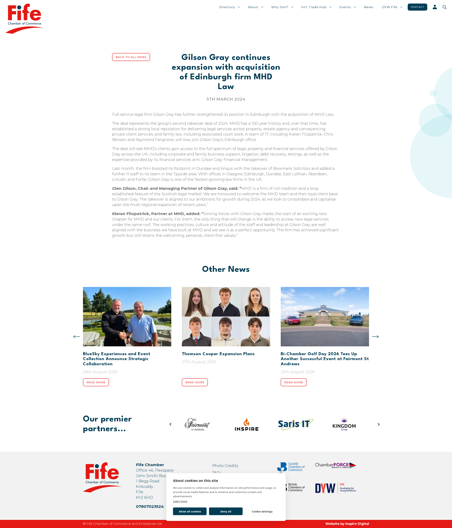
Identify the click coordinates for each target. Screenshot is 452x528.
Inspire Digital (357, 524)
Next (375, 336)
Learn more (180, 501)
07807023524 (150, 506)
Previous (76, 336)
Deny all (225, 511)
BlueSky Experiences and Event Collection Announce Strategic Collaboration (116, 359)
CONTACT (417, 6)
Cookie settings (262, 511)
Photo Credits (225, 465)
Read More (96, 382)
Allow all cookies (190, 511)
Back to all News (131, 57)
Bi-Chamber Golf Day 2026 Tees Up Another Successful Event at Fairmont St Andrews (325, 359)
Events (345, 7)
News (368, 7)
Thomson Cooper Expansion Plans (218, 354)
